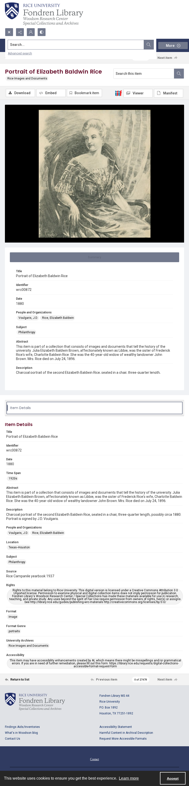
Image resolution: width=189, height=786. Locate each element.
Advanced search (20, 53)
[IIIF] (118, 93)
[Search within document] (179, 73)
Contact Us (12, 738)
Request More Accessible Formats (123, 738)
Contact (94, 759)
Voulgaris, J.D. (28, 318)
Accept (173, 778)
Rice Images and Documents (27, 78)
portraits (14, 631)
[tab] (94, 257)
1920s (13, 478)
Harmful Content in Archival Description (126, 732)
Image (13, 616)
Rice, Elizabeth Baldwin (58, 318)
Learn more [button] (129, 778)
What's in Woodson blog (21, 732)
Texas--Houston (19, 547)
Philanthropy (26, 332)
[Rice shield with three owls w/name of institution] (44, 14)
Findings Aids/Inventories (22, 727)
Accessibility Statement (115, 727)
